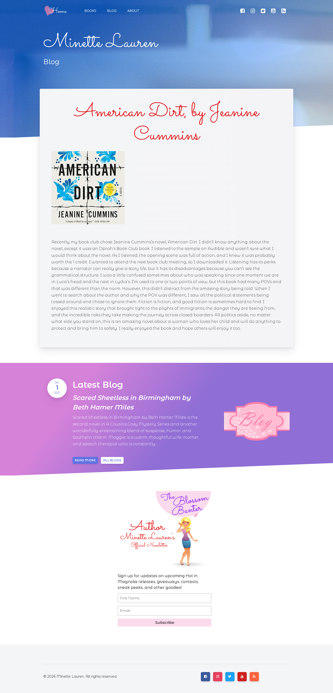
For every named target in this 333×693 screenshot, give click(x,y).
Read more (85, 460)
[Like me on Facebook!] (242, 11)
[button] (111, 10)
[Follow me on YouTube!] (273, 11)
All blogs (112, 460)
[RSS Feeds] (283, 11)
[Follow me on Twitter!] (263, 11)
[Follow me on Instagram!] (253, 11)
